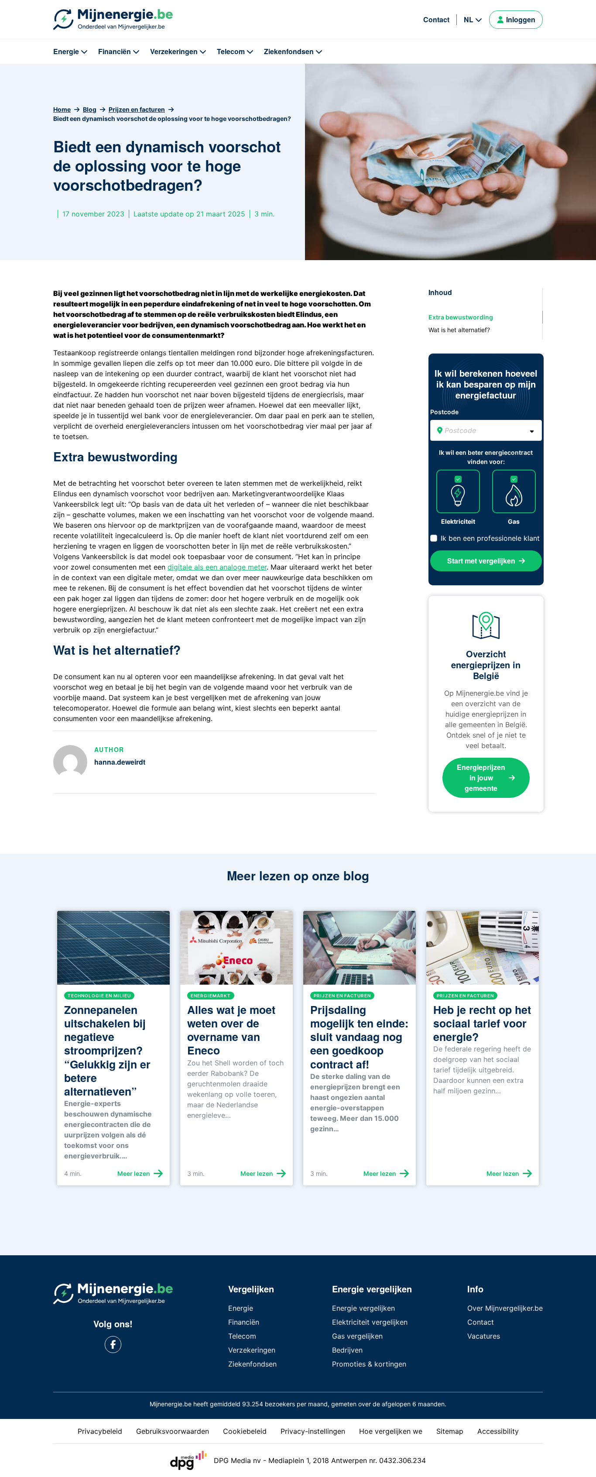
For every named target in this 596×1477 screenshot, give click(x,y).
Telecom (231, 51)
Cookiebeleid (245, 1431)
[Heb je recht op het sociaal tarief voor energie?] (482, 951)
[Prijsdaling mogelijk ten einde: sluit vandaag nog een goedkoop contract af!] (359, 951)
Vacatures (483, 1336)
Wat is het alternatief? (459, 329)
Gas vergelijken (357, 1336)
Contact (436, 19)
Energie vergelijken (363, 1308)
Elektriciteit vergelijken (370, 1322)
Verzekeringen (174, 51)
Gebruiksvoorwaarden (172, 1431)
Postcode (444, 412)
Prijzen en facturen (137, 109)
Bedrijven (347, 1350)
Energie (66, 51)
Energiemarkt (211, 995)
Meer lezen (133, 1173)
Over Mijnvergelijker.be (505, 1308)
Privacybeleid (100, 1431)
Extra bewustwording (460, 317)
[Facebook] (113, 1344)
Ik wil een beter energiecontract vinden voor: (486, 457)
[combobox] (486, 430)
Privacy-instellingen (313, 1431)
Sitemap (449, 1431)
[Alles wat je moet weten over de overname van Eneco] (236, 951)
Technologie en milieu (99, 995)
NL (468, 19)
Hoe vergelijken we (390, 1431)
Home (62, 109)
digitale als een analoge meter (217, 567)
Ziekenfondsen (289, 51)
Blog (89, 109)
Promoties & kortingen (369, 1364)
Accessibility (498, 1431)
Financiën (114, 51)
